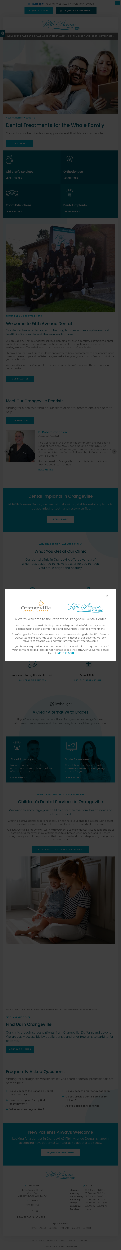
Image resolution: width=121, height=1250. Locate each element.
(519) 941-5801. (66, 653)
